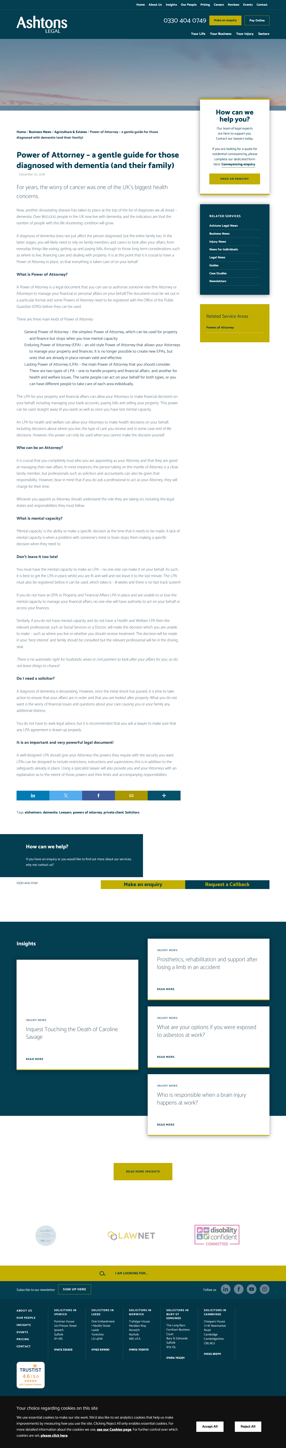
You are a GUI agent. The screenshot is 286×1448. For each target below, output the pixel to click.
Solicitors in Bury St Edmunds (177, 1314)
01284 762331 (175, 1357)
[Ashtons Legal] (42, 24)
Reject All (248, 1427)
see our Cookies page (114, 1430)
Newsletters (217, 281)
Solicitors (132, 812)
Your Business (221, 34)
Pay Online (257, 20)
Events (248, 4)
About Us (155, 4)
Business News (40, 132)
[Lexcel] (228, 1236)
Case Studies (218, 273)
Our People (189, 4)
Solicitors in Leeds (102, 1312)
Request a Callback (227, 884)
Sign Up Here (74, 1289)
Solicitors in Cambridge (215, 1312)
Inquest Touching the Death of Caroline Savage (72, 1033)
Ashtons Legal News (223, 225)
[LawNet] (57, 1236)
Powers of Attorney (220, 327)
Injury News (217, 241)
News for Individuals (223, 249)
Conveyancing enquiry (238, 164)
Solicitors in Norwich (140, 1312)
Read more (34, 1059)
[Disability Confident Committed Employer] (143, 1236)
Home (140, 4)
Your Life (198, 34)
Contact (262, 4)
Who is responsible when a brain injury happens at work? (201, 1099)
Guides (213, 265)
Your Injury (245, 34)
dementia (50, 812)
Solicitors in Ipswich (65, 1312)
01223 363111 (212, 1353)
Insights (171, 4)
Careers (219, 4)
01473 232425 (63, 1349)
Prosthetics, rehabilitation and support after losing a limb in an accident (207, 963)
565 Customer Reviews (30, 1384)
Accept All (210, 1427)
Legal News (217, 257)
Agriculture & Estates (70, 132)
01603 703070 (139, 1349)
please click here (54, 1436)
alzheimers (33, 812)
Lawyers (65, 812)
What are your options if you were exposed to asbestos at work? (206, 1031)
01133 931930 (100, 1349)
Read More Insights (143, 1171)
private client (114, 812)
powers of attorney (87, 812)
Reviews (233, 4)
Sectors (263, 34)
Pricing (205, 4)
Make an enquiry (225, 20)
